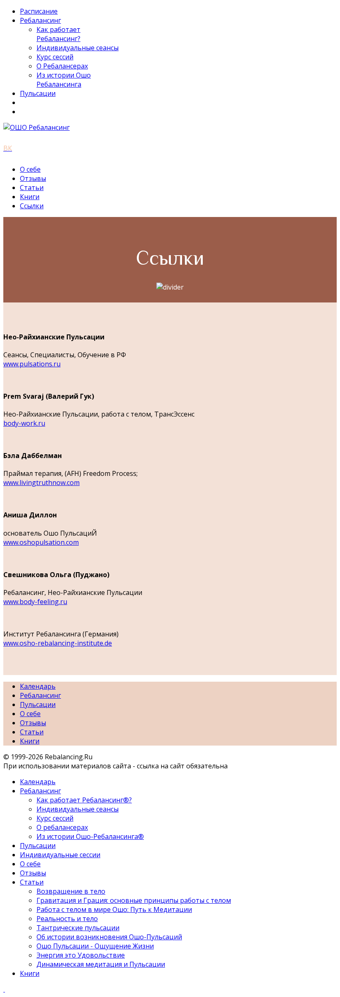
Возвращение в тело (70, 891)
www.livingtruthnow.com (41, 482)
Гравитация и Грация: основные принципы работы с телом (133, 900)
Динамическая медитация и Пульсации (100, 964)
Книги (29, 196)
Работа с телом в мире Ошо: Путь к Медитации (114, 909)
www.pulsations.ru (32, 363)
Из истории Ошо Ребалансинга (63, 80)
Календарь (38, 686)
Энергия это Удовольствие (80, 955)
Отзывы (33, 178)
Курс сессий (54, 56)
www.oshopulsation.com (41, 542)
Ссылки (32, 205)
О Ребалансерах (62, 66)
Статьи (32, 187)
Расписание (39, 11)
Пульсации (38, 93)
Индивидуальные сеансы (77, 47)
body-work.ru (24, 423)
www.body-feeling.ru (35, 601)
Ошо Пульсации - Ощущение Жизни (95, 946)
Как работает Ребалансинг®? (84, 799)
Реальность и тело (67, 918)
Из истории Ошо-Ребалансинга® (90, 836)
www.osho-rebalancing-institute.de (57, 643)
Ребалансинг (40, 20)
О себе (30, 169)
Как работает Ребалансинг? (58, 34)
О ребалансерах (62, 827)
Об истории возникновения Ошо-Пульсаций (109, 936)
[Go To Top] (4, 989)
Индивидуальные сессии (60, 854)
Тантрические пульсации (77, 927)
